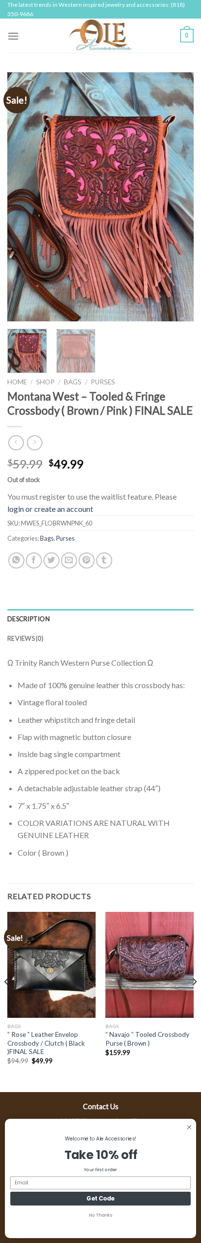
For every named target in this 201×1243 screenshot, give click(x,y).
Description (28, 619)
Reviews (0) (25, 638)
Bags (72, 382)
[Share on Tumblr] (104, 560)
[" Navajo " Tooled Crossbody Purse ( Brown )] (149, 965)
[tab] (100, 619)
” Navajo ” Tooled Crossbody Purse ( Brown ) (147, 1039)
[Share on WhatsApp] (16, 560)
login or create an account (50, 508)
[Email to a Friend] (69, 560)
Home (17, 382)
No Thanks (100, 1215)
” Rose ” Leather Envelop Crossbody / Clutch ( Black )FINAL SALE (46, 1043)
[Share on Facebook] (34, 560)
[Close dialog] (189, 1127)
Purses (103, 382)
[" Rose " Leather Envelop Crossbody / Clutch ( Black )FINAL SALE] (51, 965)
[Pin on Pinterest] (87, 560)
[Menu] (13, 36)
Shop (45, 382)
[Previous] (23, 197)
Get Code (100, 1199)
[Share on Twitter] (51, 560)
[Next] (177, 197)
